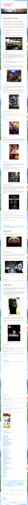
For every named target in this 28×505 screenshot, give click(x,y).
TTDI (23, 485)
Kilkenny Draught (10, 227)
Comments (5, 498)
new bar (8, 484)
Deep (8, 19)
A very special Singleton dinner (6, 438)
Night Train (19, 142)
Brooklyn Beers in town (5, 437)
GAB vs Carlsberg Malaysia (7, 432)
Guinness (16, 481)
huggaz (8, 483)
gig (18, 255)
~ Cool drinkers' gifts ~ (5, 455)
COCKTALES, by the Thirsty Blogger (8, 4)
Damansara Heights (5, 234)
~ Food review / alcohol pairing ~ (7, 462)
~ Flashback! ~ (4, 461)
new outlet (17, 484)
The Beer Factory (5, 111)
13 (10, 399)
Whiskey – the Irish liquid (6, 441)
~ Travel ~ (4, 474)
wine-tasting (7, 486)
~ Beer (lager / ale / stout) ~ (14, 226)
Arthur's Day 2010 (17, 280)
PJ (13, 227)
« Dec (7, 494)
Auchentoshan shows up (6, 446)
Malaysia (20, 483)
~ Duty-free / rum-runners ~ (6, 459)
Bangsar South (9, 480)
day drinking (6, 481)
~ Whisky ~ (4, 475)
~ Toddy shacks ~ (5, 473)
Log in (4, 497)
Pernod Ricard (6, 485)
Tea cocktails (4, 445)
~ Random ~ (4, 470)
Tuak (24, 485)
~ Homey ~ (4, 464)
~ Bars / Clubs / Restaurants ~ (8, 226)
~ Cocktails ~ (4, 454)
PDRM (3, 485)
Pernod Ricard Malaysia (11, 485)
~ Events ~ (12, 280)
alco (5, 480)
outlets (17, 140)
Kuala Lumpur (12, 483)
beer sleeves (12, 480)
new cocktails (13, 484)
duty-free (11, 481)
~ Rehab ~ (4, 471)
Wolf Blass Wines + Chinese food (7, 443)
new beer (10, 484)
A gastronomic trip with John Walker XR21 (8, 439)
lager (15, 483)
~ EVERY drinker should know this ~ (7, 460)
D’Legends (13, 187)
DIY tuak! (4, 396)
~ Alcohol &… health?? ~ (6, 449)
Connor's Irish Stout (17, 361)
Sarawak (17, 485)
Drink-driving (8, 481)
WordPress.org (4, 499)
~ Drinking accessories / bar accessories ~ (8, 457)
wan (4, 401)
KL (12, 227)
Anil (4, 408)
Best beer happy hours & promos (10, 18)
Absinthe (4, 480)
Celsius (13, 213)
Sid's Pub (19, 485)
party (23, 484)
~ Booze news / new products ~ (6, 453)
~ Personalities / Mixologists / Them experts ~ (8, 468)
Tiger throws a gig (5, 405)
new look (15, 484)
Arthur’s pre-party (7, 231)
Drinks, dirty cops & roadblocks (6, 399)
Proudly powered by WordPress (14, 502)
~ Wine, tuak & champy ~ (6, 476)
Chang (4, 398)
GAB (14, 481)
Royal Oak (4, 187)
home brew (6, 483)
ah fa (4, 412)
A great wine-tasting (5, 440)
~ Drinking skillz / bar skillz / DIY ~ (7, 458)
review (15, 485)
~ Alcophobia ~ (5, 450)
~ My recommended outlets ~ (20, 226)
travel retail (21, 485)
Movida (4, 84)
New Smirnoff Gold (6, 430)
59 (5, 396)
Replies (15, 227)
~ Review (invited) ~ (5, 472)
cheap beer (20, 480)
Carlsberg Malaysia (16, 480)
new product (20, 484)
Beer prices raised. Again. (6, 436)
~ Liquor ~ (4, 466)
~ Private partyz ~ (5, 469)
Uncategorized (4, 477)
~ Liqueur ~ (4, 465)
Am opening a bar (5, 394)
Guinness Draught (6, 227)
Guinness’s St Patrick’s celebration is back (8, 442)
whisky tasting (4, 486)
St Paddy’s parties (7, 285)
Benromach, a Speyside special (6, 444)
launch (17, 483)
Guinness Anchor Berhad (20, 481)
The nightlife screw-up (5, 435)
